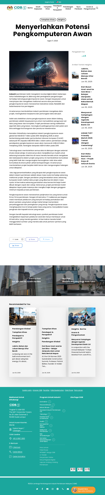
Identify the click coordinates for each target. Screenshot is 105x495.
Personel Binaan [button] (45, 405)
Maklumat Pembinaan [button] (44, 430)
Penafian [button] (46, 390)
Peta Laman (44, 448)
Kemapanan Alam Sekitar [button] (44, 425)
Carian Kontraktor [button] (19, 456)
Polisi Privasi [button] (69, 390)
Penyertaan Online (46, 457)
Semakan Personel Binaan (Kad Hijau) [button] (45, 439)
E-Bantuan (13, 443)
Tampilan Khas (48, 19)
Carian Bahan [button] (17, 452)
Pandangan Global (21, 329)
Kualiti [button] (42, 421)
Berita (83, 329)
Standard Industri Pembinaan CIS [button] (50, 410)
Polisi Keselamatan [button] (57, 390)
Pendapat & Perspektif (18, 337)
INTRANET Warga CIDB (47, 452)
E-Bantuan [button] (16, 447)
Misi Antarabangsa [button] (45, 434)
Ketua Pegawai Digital (47, 460)
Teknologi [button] (43, 414)
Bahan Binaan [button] (45, 407)
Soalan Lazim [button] (27, 390)
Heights (61, 19)
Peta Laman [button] (78, 390)
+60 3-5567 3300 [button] (19, 438)
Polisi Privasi (44, 450)
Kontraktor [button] (43, 402)
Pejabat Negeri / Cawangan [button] (18, 429)
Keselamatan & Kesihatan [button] (44, 417)
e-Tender (43, 455)
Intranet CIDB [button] (37, 390)
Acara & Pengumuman (78, 333)
